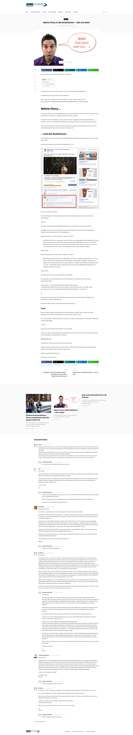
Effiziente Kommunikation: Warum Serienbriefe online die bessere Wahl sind (37, 417)
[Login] (104, 12)
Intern (65, 19)
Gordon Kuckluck (47, 462)
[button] (46, 70)
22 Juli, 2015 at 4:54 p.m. (55, 655)
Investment (68, 12)
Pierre (40, 444)
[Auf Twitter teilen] (67, 62)
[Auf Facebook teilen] (65, 62)
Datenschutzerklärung (78, 731)
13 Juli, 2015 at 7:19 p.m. (46, 468)
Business (75, 12)
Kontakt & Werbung (90, 731)
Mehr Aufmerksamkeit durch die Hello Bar (94, 396)
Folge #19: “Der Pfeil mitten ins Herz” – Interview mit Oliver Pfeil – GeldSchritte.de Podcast (55, 374)
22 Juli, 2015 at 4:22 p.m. (58, 592)
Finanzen (60, 12)
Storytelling (74, 365)
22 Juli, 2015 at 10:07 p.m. (58, 681)
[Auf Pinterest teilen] (69, 62)
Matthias (41, 506)
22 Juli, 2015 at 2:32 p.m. (50, 553)
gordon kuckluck (57, 365)
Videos (44, 12)
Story (69, 365)
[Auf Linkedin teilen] (71, 62)
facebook (43, 365)
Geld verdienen (52, 12)
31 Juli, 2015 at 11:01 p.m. (49, 688)
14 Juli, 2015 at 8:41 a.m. (58, 492)
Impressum (67, 731)
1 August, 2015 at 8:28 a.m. (58, 714)
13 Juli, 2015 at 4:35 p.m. (58, 462)
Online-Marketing (35, 12)
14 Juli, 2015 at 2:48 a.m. (50, 506)
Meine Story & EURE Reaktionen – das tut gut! (85, 373)
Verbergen (49, 79)
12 (73, 25)
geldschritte (49, 365)
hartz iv (64, 365)
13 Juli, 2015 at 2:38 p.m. (48, 444)
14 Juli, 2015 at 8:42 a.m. (58, 546)
